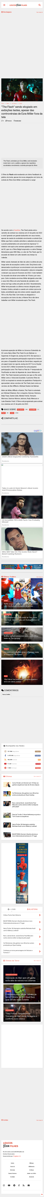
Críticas (31, 1170)
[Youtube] (9, 1185)
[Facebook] (19, 1185)
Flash (20, 103)
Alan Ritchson (7, 614)
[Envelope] (29, 1185)
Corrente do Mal (9, 1010)
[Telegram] (14, 1185)
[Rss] (24, 1185)
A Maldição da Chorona (11, 974)
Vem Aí (12, 1166)
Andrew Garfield (8, 632)
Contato (12, 1177)
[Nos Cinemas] (22, 569)
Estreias (12, 1170)
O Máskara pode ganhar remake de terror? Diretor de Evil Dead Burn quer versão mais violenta (21, 997)
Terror (5, 676)
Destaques (7, 12)
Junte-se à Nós (31, 1173)
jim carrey (8, 991)
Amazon (6, 648)
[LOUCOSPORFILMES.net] (18, 5)
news (7, 103)
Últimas (8, 776)
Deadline (17, 230)
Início (2, 103)
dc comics (14, 103)
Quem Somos (12, 1173)
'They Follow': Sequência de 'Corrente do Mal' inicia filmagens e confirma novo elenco (21, 1016)
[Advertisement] (22, 53)
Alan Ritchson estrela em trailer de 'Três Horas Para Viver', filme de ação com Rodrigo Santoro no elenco (21, 620)
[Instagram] (4, 1185)
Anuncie (31, 1177)
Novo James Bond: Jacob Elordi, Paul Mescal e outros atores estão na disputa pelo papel (25, 804)
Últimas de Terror (12, 961)
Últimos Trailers (9, 577)
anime (5, 600)
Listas (5, 1120)
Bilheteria (31, 1166)
